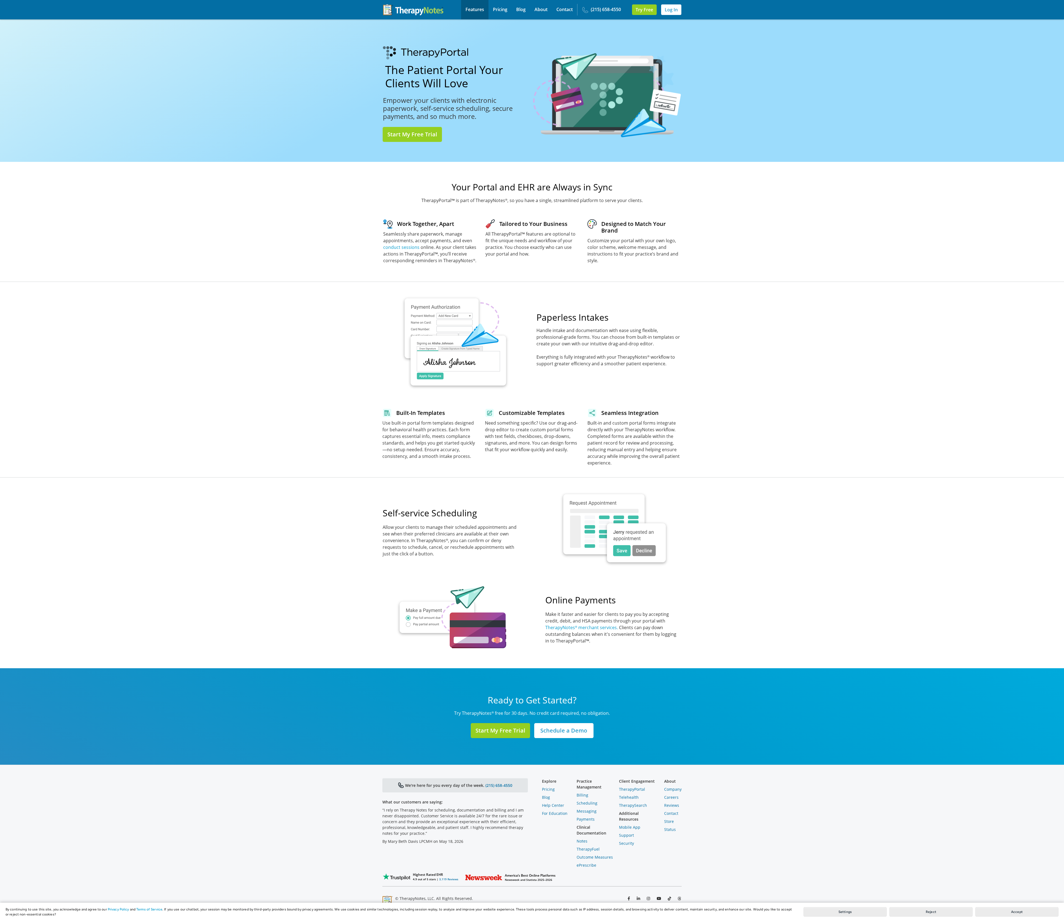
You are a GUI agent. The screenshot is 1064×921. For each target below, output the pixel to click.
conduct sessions (401, 247)
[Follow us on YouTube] (659, 898)
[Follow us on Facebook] (629, 898)
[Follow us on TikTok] (669, 898)
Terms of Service (149, 909)
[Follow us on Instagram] (648, 898)
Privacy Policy (118, 909)
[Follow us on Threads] (679, 898)
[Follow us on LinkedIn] (638, 898)
